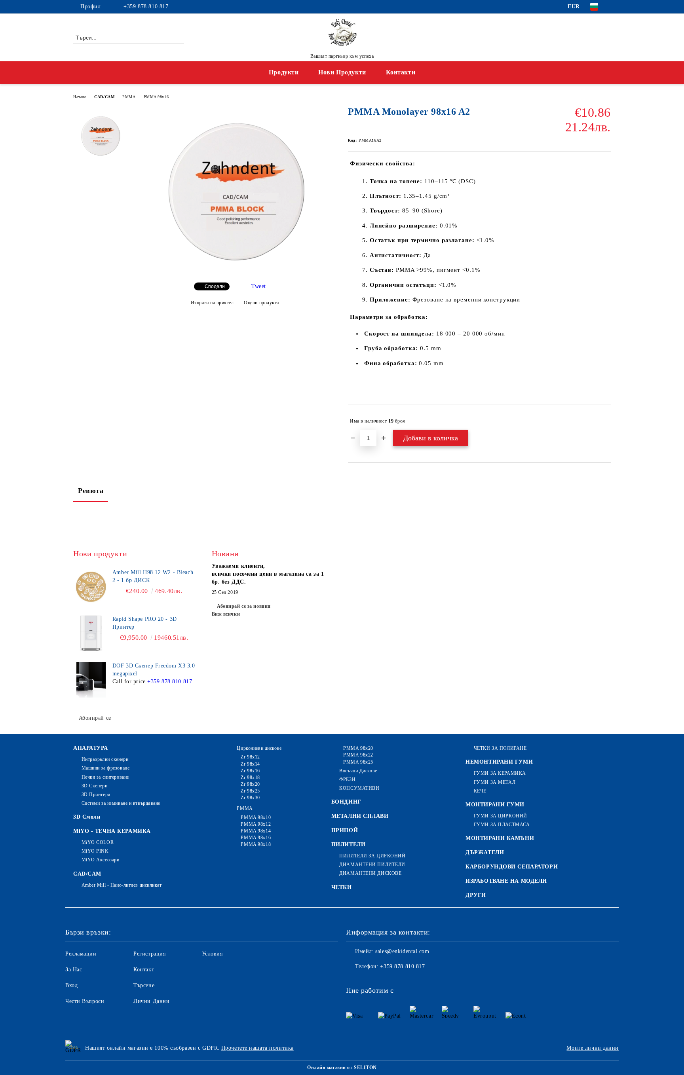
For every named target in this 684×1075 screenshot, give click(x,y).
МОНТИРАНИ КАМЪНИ (500, 838)
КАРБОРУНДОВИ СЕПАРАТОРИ (512, 867)
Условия (212, 954)
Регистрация (149, 954)
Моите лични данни (592, 1048)
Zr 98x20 (250, 784)
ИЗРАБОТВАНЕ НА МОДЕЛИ (506, 881)
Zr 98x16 (250, 771)
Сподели (215, 286)
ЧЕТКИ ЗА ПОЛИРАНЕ (500, 748)
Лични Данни (151, 1001)
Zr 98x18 (250, 777)
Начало (79, 97)
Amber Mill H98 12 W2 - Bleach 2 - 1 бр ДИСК (152, 576)
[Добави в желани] (605, 421)
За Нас (73, 970)
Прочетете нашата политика (257, 1048)
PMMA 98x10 (256, 817)
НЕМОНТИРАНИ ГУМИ (499, 762)
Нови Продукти (342, 72)
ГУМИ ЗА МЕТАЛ (494, 782)
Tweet (258, 286)
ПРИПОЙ (344, 830)
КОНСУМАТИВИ (359, 788)
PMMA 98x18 (256, 844)
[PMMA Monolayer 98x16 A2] (235, 270)
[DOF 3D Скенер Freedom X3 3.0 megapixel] (91, 680)
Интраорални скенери (105, 759)
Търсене (143, 985)
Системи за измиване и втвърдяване (121, 803)
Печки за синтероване (105, 777)
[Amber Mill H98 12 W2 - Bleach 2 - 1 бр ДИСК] (91, 586)
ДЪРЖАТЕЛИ (485, 852)
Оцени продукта (261, 302)
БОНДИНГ (346, 802)
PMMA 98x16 (156, 97)
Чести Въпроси (84, 1001)
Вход (71, 985)
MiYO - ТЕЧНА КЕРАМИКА (112, 831)
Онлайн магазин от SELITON (342, 1067)
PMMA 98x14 (256, 831)
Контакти (400, 72)
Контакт (143, 970)
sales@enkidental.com (402, 951)
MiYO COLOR (98, 842)
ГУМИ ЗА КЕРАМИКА (500, 773)
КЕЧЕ (480, 791)
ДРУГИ (476, 895)
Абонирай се (95, 718)
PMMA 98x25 (358, 762)
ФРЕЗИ (347, 779)
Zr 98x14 (250, 764)
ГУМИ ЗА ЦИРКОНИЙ (500, 816)
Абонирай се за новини (244, 606)
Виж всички (226, 614)
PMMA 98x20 (358, 748)
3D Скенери (94, 786)
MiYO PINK (95, 851)
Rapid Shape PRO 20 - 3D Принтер (144, 623)
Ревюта (90, 491)
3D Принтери (96, 794)
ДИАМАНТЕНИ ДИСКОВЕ (370, 873)
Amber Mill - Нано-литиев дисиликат (122, 885)
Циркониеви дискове (259, 748)
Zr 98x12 (250, 757)
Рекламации (81, 954)
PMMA (128, 97)
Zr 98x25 (250, 791)
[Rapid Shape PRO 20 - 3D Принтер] (91, 633)
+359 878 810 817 (146, 6)
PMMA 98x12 (256, 824)
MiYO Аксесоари (100, 860)
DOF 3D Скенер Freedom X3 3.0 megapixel (153, 670)
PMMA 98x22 (358, 755)
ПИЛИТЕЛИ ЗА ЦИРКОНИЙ (372, 856)
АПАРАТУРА (90, 748)
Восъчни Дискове (358, 771)
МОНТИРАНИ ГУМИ (495, 805)
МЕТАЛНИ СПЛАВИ (360, 816)
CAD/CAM (104, 97)
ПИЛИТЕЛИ (348, 844)
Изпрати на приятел (212, 302)
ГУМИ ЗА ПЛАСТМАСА (502, 824)
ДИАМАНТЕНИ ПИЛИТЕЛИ (372, 864)
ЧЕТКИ (341, 887)
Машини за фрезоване (105, 768)
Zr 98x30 (250, 797)
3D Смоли (86, 817)
